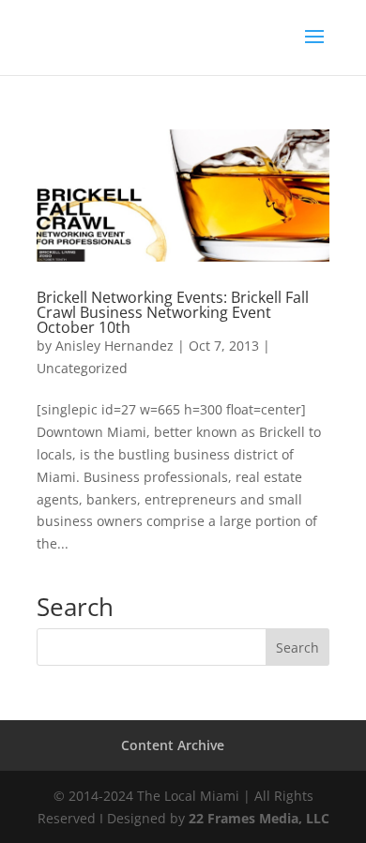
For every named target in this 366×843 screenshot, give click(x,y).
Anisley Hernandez (114, 345)
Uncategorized (82, 368)
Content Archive (172, 745)
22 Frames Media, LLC (259, 818)
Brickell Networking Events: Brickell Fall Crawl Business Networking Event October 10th (173, 312)
